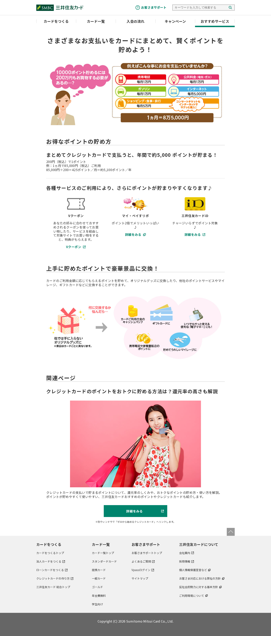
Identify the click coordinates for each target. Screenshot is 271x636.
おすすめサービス (215, 21)
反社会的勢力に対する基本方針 (198, 587)
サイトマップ (140, 578)
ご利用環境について (191, 596)
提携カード (99, 570)
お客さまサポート (153, 7)
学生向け (97, 604)
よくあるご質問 (141, 561)
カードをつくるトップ (50, 553)
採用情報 (184, 561)
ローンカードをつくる (50, 570)
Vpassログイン (141, 570)
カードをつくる (56, 21)
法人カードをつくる (48, 561)
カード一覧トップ (103, 553)
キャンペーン (175, 21)
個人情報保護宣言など (193, 570)
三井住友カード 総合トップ (53, 587)
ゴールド (97, 587)
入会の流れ (135, 21)
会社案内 (184, 553)
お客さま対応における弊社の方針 (200, 578)
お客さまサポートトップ (147, 553)
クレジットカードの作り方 (53, 578)
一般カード (99, 578)
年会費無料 (99, 596)
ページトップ (231, 532)
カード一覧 (96, 21)
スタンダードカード (104, 561)
